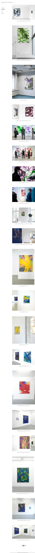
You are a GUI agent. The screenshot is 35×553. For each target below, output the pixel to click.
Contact (2, 13)
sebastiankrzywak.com (25, 552)
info (2, 10)
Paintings (2, 7)
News (2, 12)
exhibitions (3, 9)
